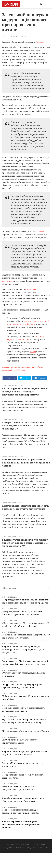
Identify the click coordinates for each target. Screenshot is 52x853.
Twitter (26, 378)
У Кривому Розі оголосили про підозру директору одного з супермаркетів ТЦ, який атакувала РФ (25, 542)
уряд (23, 369)
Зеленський (7, 369)
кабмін (17, 369)
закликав (39, 231)
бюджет (5, 366)
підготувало (31, 289)
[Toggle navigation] (47, 4)
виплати (15, 366)
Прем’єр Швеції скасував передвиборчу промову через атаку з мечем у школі (25, 507)
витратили (7, 280)
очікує (33, 351)
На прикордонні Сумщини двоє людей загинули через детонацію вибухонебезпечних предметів (25, 391)
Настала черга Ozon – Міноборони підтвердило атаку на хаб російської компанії (21, 824)
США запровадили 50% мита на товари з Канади (25, 731)
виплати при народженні (32, 366)
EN (40, 4)
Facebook (39, 41)
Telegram (41, 378)
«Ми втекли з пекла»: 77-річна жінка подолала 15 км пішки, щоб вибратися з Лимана (26, 462)
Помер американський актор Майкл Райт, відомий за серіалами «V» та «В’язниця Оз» (23, 425)
